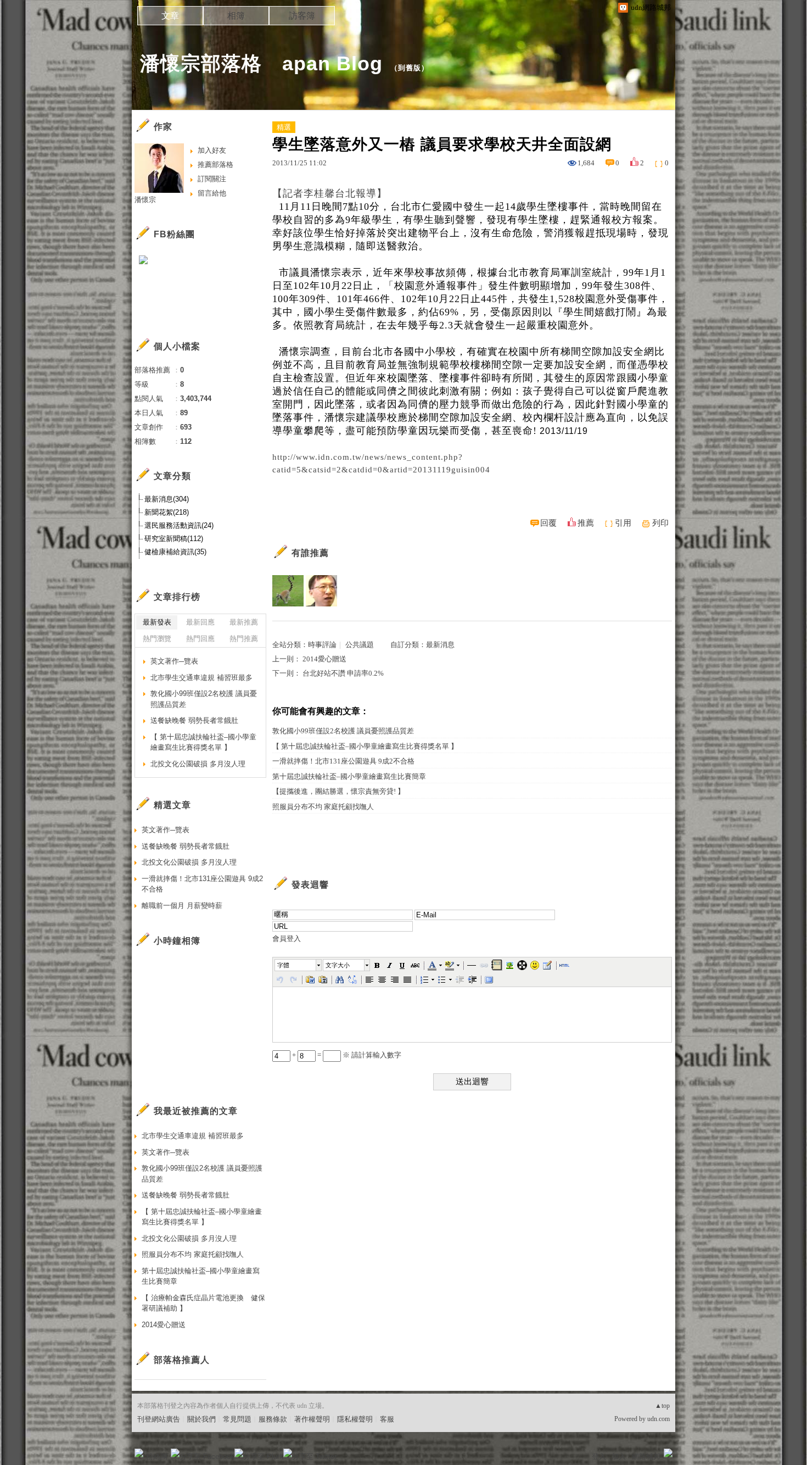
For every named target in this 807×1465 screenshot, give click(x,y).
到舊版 (409, 68)
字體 (283, 965)
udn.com (658, 1419)
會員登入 (286, 938)
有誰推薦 (310, 553)
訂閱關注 (212, 179)
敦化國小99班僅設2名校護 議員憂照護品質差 (343, 731)
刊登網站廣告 (158, 1419)
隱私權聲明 (355, 1419)
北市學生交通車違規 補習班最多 (201, 677)
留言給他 (212, 193)
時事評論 (322, 644)
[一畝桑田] (288, 590)
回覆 (548, 523)
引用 (623, 523)
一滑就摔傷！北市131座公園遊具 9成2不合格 (343, 761)
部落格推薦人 (182, 1359)
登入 (599, 1456)
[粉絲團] (138, 1453)
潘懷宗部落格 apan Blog (261, 63)
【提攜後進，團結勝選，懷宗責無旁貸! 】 (338, 791)
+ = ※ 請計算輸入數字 (345, 1055)
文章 (170, 15)
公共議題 (359, 644)
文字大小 (338, 965)
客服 (387, 1419)
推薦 (586, 523)
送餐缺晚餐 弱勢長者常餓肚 (194, 720)
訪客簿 (302, 15)
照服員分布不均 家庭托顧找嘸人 (323, 807)
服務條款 (273, 1419)
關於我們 (201, 1419)
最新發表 (157, 622)
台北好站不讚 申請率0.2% (343, 673)
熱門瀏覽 (157, 638)
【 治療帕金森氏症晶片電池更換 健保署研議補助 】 (203, 1303)
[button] (298, 965)
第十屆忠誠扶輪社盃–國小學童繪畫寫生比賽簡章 (349, 776)
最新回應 (200, 622)
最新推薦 (243, 622)
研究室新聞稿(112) (173, 538)
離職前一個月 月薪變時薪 (182, 905)
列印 (660, 523)
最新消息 (440, 644)
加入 (619, 1456)
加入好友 (212, 150)
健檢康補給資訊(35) (175, 552)
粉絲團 (156, 1456)
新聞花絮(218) (166, 512)
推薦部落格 (215, 164)
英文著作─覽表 (174, 661)
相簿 (236, 15)
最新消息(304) (166, 499)
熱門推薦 (243, 638)
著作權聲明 (312, 1419)
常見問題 (237, 1419)
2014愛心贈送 (324, 659)
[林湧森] (321, 590)
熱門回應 (200, 638)
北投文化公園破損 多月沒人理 (197, 764)
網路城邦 (646, 1456)
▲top (662, 1406)
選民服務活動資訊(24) (179, 525)
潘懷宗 (145, 200)
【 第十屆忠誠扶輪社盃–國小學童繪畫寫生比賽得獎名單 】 (365, 746)
